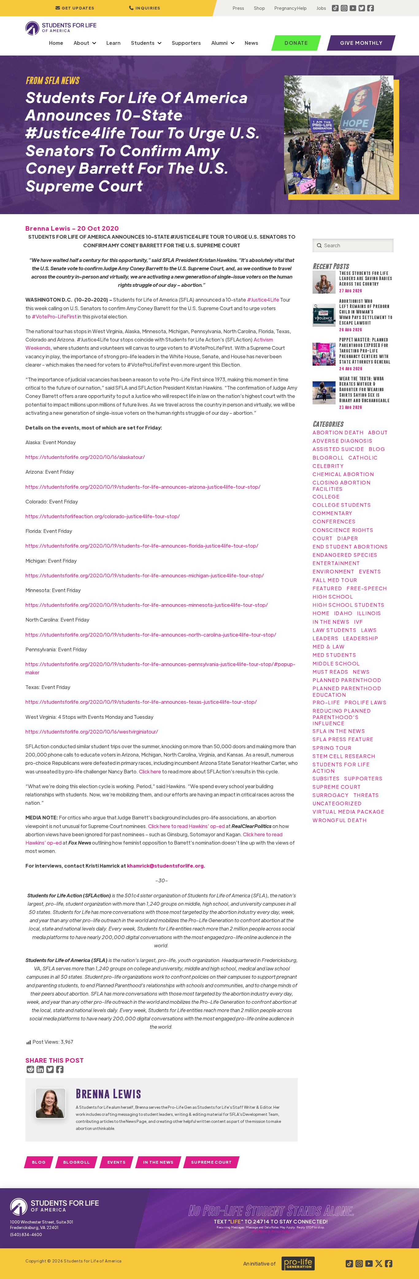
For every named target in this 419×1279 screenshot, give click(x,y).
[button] (145, 8)
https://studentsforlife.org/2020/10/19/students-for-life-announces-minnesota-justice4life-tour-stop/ (146, 605)
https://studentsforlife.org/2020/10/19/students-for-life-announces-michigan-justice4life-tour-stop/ (144, 575)
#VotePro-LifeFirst (54, 316)
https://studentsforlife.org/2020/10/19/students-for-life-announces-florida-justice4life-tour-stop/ (141, 545)
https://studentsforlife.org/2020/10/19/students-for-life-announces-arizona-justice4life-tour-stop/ (142, 486)
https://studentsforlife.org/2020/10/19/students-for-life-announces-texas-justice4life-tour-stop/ (141, 702)
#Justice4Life (263, 299)
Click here (150, 771)
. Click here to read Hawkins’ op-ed (185, 826)
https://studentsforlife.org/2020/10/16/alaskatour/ (85, 457)
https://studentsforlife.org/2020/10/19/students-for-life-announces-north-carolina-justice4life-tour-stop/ (150, 634)
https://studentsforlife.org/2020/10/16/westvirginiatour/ (91, 731)
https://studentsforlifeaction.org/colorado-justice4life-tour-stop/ (102, 516)
